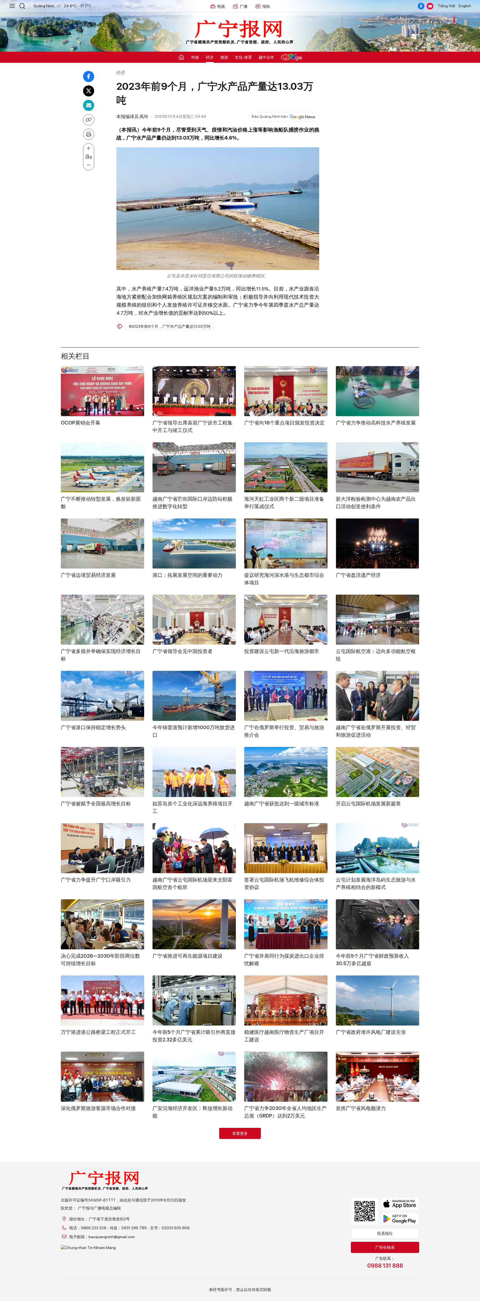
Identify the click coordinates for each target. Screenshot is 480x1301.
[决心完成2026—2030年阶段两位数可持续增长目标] (102, 924)
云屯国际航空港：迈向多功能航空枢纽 (376, 655)
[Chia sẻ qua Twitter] (88, 90)
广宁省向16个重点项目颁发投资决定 (284, 423)
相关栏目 (75, 355)
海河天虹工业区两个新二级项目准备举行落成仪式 (284, 502)
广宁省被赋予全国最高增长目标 (96, 803)
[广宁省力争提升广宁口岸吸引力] (102, 848)
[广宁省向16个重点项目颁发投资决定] (286, 391)
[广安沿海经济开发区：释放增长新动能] (194, 1077)
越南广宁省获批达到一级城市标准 (281, 803)
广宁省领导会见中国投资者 (182, 651)
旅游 (224, 57)
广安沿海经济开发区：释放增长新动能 (192, 1112)
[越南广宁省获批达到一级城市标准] (286, 772)
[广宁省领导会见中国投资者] (194, 620)
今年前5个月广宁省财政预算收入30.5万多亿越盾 (372, 959)
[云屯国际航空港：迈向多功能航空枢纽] (377, 620)
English (465, 6)
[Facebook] (421, 6)
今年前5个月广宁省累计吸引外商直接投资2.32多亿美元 (194, 1035)
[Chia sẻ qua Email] (88, 105)
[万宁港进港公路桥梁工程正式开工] (102, 1000)
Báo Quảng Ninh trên (270, 116)
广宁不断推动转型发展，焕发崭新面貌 (101, 502)
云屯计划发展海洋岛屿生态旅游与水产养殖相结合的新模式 (376, 883)
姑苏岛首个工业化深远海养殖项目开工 (192, 807)
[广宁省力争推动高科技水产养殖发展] (377, 391)
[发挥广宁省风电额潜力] (377, 1077)
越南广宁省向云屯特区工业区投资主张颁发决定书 (192, 1188)
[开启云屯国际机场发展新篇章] (377, 772)
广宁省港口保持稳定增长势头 (93, 727)
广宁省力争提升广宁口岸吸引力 (96, 880)
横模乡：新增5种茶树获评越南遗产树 (102, 1184)
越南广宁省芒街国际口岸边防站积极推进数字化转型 (192, 502)
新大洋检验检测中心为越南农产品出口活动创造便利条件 (376, 502)
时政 (195, 57)
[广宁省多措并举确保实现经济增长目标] (102, 620)
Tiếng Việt (446, 6)
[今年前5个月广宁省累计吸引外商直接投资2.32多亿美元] (194, 1000)
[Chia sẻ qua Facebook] (88, 76)
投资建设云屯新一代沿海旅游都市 (281, 651)
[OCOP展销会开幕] (102, 391)
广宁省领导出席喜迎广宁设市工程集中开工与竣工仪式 (192, 426)
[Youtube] (430, 6)
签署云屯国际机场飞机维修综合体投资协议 (284, 883)
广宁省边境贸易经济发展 (88, 575)
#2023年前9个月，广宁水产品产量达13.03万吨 (170, 326)
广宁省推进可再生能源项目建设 (187, 956)
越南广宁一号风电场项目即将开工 (281, 1260)
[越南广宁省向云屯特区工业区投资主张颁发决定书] (194, 1153)
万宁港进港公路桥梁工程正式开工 (98, 1032)
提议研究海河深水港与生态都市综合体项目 (284, 578)
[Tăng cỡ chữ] (88, 148)
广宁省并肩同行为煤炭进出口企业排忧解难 (284, 959)
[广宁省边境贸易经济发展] (102, 543)
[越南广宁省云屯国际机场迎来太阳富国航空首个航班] (194, 848)
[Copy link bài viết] (88, 119)
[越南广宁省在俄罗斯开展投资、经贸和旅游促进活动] (377, 696)
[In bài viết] (88, 134)
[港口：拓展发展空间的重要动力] (194, 543)
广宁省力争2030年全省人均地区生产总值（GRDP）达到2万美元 (285, 1112)
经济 (210, 57)
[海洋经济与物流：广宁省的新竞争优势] (286, 1153)
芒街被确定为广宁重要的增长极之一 (101, 1260)
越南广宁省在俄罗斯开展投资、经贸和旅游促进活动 (376, 731)
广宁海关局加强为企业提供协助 (371, 1260)
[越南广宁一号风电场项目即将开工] (286, 1229)
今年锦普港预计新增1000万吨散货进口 (193, 731)
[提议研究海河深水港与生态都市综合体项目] (286, 543)
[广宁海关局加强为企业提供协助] (377, 1229)
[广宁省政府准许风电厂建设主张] (377, 1000)
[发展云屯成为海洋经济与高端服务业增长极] (194, 1229)
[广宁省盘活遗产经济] (377, 543)
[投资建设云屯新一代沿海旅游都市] (286, 620)
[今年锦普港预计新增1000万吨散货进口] (194, 696)
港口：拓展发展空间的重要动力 (187, 575)
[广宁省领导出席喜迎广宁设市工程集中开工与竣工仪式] (194, 391)
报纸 (266, 6)
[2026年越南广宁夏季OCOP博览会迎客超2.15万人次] (377, 1153)
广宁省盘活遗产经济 (358, 575)
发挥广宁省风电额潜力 (361, 1108)
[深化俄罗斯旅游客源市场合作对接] (102, 1077)
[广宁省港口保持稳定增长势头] (102, 696)
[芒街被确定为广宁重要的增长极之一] (102, 1229)
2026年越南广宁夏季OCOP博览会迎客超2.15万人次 (377, 1188)
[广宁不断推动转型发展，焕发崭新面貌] (102, 467)
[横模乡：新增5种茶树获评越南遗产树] (102, 1153)
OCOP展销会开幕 (80, 423)
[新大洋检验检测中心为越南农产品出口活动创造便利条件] (377, 467)
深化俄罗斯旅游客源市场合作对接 (98, 1108)
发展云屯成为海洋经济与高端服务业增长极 (192, 1264)
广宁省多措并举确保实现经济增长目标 (101, 655)
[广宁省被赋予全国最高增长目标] (102, 772)
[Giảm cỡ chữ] (88, 165)
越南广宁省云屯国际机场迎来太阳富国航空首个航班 (192, 883)
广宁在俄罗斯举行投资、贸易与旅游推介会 (284, 731)
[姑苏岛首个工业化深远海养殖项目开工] (194, 772)
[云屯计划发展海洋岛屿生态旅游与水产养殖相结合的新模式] (377, 848)
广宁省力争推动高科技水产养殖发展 (376, 423)
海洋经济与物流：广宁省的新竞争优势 (284, 1188)
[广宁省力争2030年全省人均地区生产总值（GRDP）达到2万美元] (286, 1077)
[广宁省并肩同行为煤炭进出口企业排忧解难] (286, 924)
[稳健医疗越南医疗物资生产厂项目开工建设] (286, 1000)
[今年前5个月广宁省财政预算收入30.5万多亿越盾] (377, 924)
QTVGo (291, 57)
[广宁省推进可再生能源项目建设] (194, 924)
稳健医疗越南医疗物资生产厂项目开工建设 (284, 1035)
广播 (244, 6)
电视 (221, 6)
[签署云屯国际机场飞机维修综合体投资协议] (286, 848)
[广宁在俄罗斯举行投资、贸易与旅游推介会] (286, 696)
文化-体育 (243, 57)
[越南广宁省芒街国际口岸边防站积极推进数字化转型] (194, 467)
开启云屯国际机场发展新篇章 (368, 803)
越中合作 (266, 57)
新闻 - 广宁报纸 (240, 32)
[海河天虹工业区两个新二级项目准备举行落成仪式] (286, 467)
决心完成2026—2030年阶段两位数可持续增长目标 (100, 959)
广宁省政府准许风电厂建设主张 (371, 1032)
